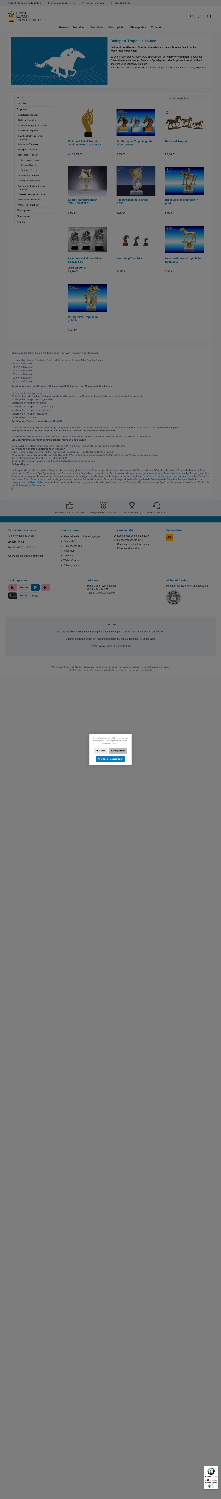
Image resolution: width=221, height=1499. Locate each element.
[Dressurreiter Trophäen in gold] (184, 181)
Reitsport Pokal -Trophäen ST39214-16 (85, 260)
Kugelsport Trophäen (28, 130)
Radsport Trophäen (27, 149)
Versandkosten (103, 667)
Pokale (20, 97)
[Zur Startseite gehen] (41, 16)
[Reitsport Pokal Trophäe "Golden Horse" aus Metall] (87, 122)
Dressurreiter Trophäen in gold (181, 201)
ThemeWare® (145, 670)
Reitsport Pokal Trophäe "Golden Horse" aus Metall (85, 143)
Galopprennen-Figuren (30, 160)
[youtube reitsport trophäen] (16, 489)
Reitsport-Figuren (28, 165)
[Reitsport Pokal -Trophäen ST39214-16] (87, 239)
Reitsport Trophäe (176, 141)
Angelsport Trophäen (28, 115)
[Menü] (216, 1468)
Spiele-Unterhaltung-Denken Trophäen (31, 187)
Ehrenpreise (23, 216)
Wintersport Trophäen (28, 205)
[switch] (211, 1486)
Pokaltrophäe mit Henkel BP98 (132, 201)
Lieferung (68, 555)
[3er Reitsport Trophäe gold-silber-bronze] (136, 122)
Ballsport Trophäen (27, 120)
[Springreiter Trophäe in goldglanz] (87, 298)
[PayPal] (35, 587)
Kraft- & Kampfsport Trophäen (32, 125)
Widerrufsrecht (71, 560)
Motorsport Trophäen (28, 144)
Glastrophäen (24, 210)
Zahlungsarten (71, 565)
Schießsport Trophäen (29, 175)
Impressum (69, 551)
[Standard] (169, 537)
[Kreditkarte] (12, 595)
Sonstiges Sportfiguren (29, 180)
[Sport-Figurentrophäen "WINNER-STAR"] (87, 181)
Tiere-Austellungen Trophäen (32, 194)
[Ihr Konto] (200, 16)
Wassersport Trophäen (29, 199)
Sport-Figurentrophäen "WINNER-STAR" (82, 201)
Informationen (70, 530)
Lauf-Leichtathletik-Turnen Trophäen (30, 137)
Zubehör (21, 222)
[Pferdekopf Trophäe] (136, 239)
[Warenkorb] (209, 16)
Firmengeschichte (73, 546)
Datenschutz (70, 541)
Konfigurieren (118, 751)
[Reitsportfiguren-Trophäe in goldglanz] (184, 239)
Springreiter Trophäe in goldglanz (83, 319)
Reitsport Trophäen (28, 155)
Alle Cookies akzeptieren (110, 759)
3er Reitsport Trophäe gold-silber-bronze (134, 143)
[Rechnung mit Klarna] (45, 587)
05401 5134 (16, 542)
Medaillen (22, 103)
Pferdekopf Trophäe (129, 258)
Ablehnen (101, 751)
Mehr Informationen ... (110, 743)
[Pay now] (12, 587)
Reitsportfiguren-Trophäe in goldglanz (183, 260)
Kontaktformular (34, 556)
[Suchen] (191, 16)
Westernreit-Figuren (29, 170)
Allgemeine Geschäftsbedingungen (82, 536)
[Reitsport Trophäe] (184, 122)
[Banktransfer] (34, 595)
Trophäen (22, 109)
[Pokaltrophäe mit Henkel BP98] (136, 181)
